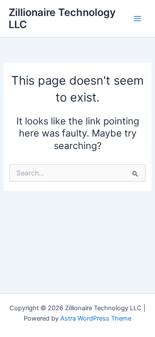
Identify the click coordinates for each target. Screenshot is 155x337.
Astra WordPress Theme (95, 318)
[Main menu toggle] (137, 19)
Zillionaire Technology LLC (62, 18)
